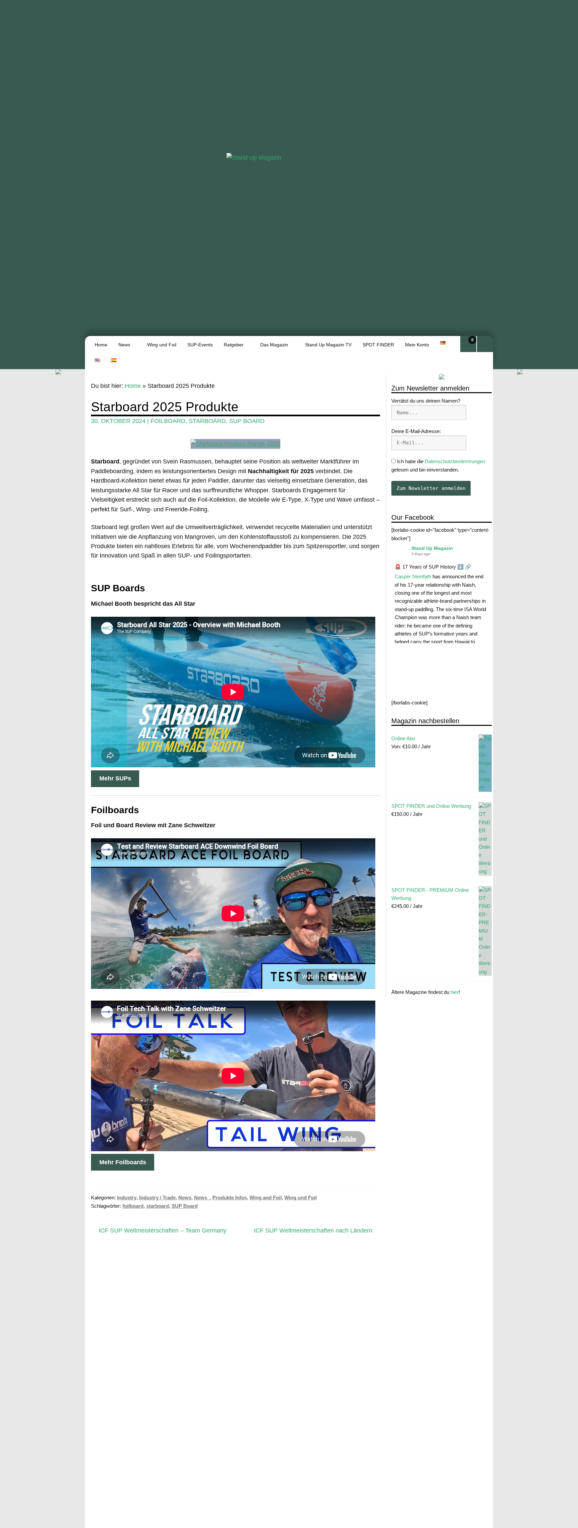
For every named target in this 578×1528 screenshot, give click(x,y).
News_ (202, 1197)
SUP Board (247, 421)
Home (101, 344)
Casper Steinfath (413, 576)
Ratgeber (234, 344)
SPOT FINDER (378, 344)
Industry (126, 1197)
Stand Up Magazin (432, 548)
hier (455, 992)
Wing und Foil (161, 344)
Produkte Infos (229, 1197)
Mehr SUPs (115, 778)
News (124, 344)
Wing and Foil (266, 1197)
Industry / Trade (157, 1197)
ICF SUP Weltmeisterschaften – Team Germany (162, 1231)
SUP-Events (200, 344)
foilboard (168, 421)
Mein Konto (417, 344)
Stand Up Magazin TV (328, 344)
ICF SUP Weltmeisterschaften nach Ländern (313, 1231)
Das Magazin (274, 344)
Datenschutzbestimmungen (455, 461)
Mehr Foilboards (122, 1162)
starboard (207, 421)
